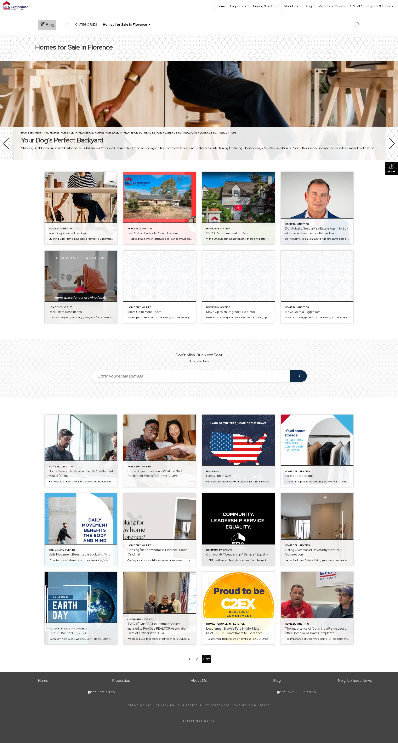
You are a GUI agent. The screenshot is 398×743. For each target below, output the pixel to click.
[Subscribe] (298, 376)
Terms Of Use (140, 705)
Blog (310, 8)
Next (206, 659)
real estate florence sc (163, 132)
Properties (240, 8)
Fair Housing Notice (252, 705)
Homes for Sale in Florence (71, 132)
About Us (293, 8)
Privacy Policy (168, 705)
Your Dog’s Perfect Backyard (62, 140)
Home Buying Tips (34, 132)
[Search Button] (357, 24)
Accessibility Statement (208, 705)
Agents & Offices (332, 6)
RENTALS (356, 6)
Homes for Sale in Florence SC (118, 132)
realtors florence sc (200, 132)
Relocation (227, 132)
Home (221, 6)
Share (391, 171)
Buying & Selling (266, 8)
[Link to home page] (17, 5)
